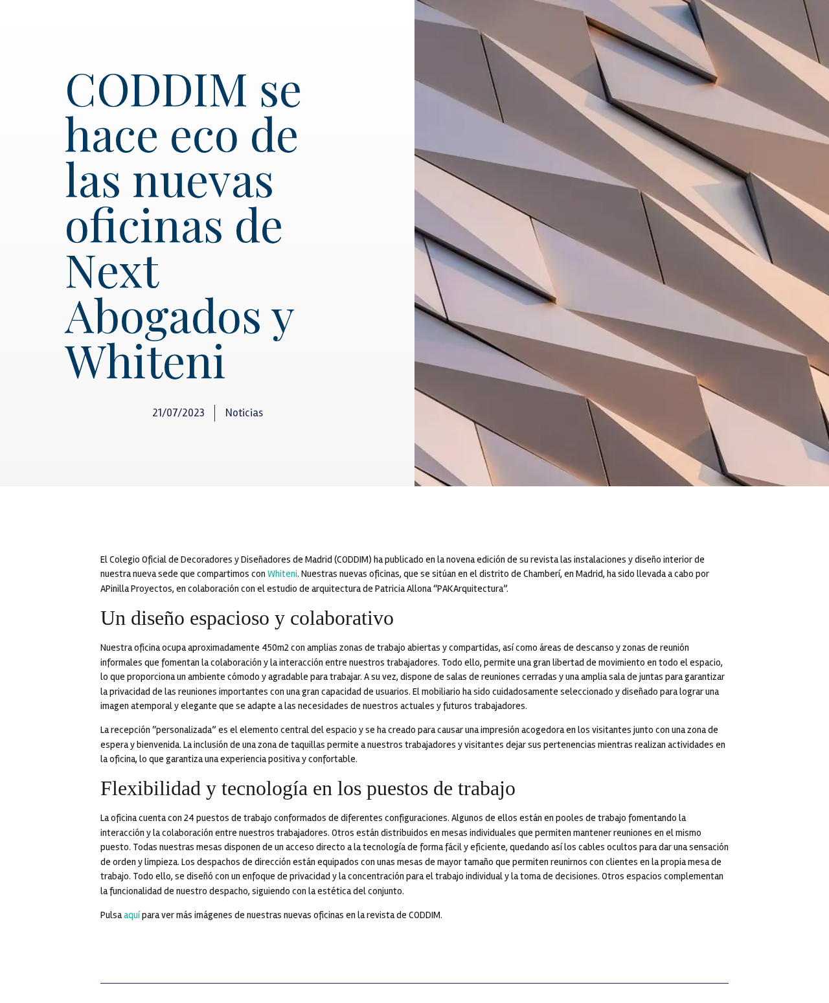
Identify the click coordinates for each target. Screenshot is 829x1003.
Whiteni (282, 574)
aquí (132, 915)
